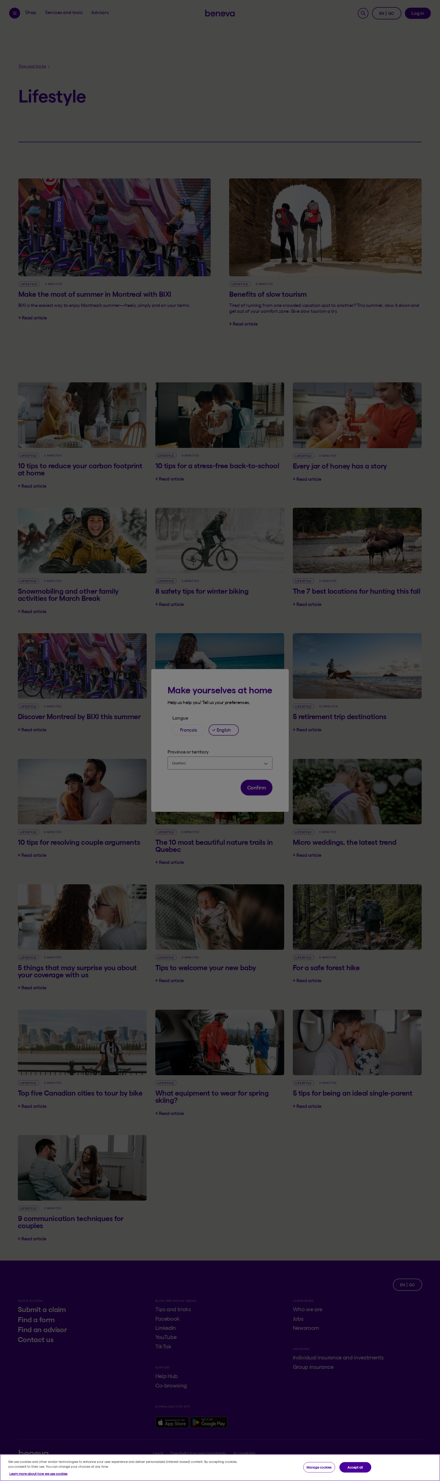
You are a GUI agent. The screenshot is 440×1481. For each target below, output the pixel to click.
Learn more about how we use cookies (38, 1473)
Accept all (355, 1467)
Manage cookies (319, 1467)
